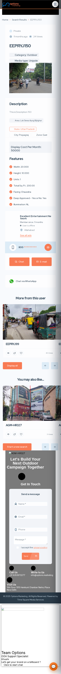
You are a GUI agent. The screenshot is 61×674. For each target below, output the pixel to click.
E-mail (43, 261)
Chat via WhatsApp (26, 281)
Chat (21, 261)
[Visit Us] (9, 580)
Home (5, 19)
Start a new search (17, 446)
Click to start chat (13, 664)
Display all (12, 365)
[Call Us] (11, 568)
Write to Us (37, 572)
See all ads (25, 235)
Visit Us (11, 584)
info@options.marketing (42, 575)
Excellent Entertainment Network (35, 217)
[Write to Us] (33, 568)
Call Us (13, 572)
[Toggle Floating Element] (3, 668)
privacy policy (40, 547)
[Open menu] (55, 4)
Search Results (19, 19)
